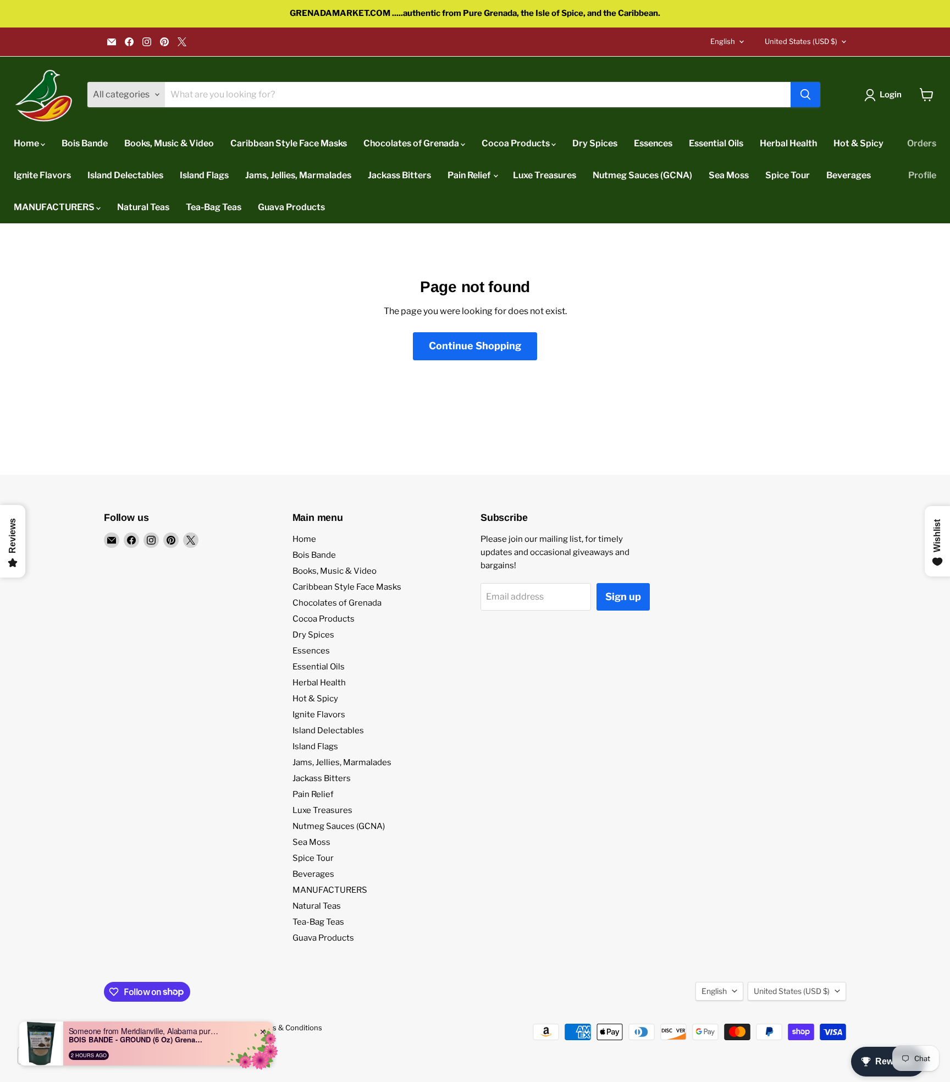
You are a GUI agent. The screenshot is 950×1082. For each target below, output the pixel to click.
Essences (653, 143)
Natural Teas (143, 207)
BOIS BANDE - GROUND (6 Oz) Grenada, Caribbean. (137, 1039)
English (722, 41)
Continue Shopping (475, 345)
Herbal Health (788, 143)
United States (801, 41)
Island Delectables (125, 175)
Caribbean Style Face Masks (288, 143)
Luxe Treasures (544, 175)
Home (27, 143)
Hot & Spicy (858, 143)
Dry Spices (594, 143)
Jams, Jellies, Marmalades (298, 175)
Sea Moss (729, 175)
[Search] (805, 94)
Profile (922, 175)
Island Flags (204, 175)
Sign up (623, 596)
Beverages (848, 175)
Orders (921, 143)
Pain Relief (470, 175)
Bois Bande (85, 143)
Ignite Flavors (42, 175)
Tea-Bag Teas (213, 207)
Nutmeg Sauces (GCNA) (642, 175)
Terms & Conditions (288, 1027)
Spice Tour (787, 175)
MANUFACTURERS (55, 207)
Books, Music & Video (169, 143)
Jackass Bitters (399, 175)
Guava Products (291, 207)
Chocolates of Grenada (412, 143)
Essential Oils (716, 143)
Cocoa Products (516, 143)
